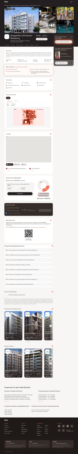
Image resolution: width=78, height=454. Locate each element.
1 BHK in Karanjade (8, 409)
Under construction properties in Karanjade (40, 409)
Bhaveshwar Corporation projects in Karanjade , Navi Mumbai (16, 397)
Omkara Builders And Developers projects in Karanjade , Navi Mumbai (18, 394)
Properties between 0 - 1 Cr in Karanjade (46, 397)
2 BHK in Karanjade (8, 412)
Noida (46, 431)
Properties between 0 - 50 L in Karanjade (46, 396)
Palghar (38, 433)
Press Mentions (24, 429)
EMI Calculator (24, 431)
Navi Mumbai (39, 427)
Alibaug (46, 429)
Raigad (46, 433)
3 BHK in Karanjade (8, 414)
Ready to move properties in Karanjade (40, 411)
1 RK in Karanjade (7, 411)
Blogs (22, 427)
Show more (6, 401)
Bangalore (39, 431)
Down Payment (23, 187)
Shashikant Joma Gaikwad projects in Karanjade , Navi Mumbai (17, 399)
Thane (38, 429)
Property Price (9, 187)
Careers (5, 429)
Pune (46, 427)
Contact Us (6, 427)
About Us (6, 425)
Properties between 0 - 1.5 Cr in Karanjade (47, 399)
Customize (20, 193)
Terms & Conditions (8, 431)
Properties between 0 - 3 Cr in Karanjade (46, 394)
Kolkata (38, 425)
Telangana (39, 435)
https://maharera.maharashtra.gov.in (38, 227)
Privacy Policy (7, 433)
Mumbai (46, 425)
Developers (23, 425)
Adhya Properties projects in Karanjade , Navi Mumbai (15, 396)
